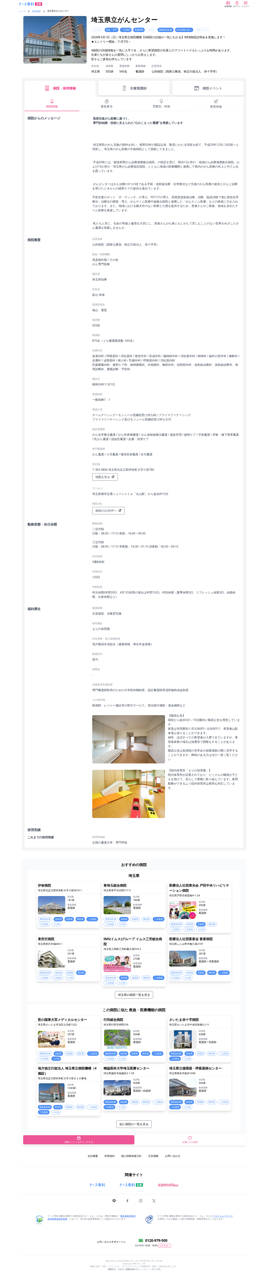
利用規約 (109, 1156)
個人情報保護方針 (131, 1156)
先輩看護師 (138, 88)
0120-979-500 (156, 1240)
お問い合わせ (172, 1156)
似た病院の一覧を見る (134, 1124)
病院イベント (212, 88)
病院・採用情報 (64, 88)
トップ (22, 11)
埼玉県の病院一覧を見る (134, 995)
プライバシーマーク (223, 1216)
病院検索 (36, 11)
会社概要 (93, 1156)
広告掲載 (153, 1156)
